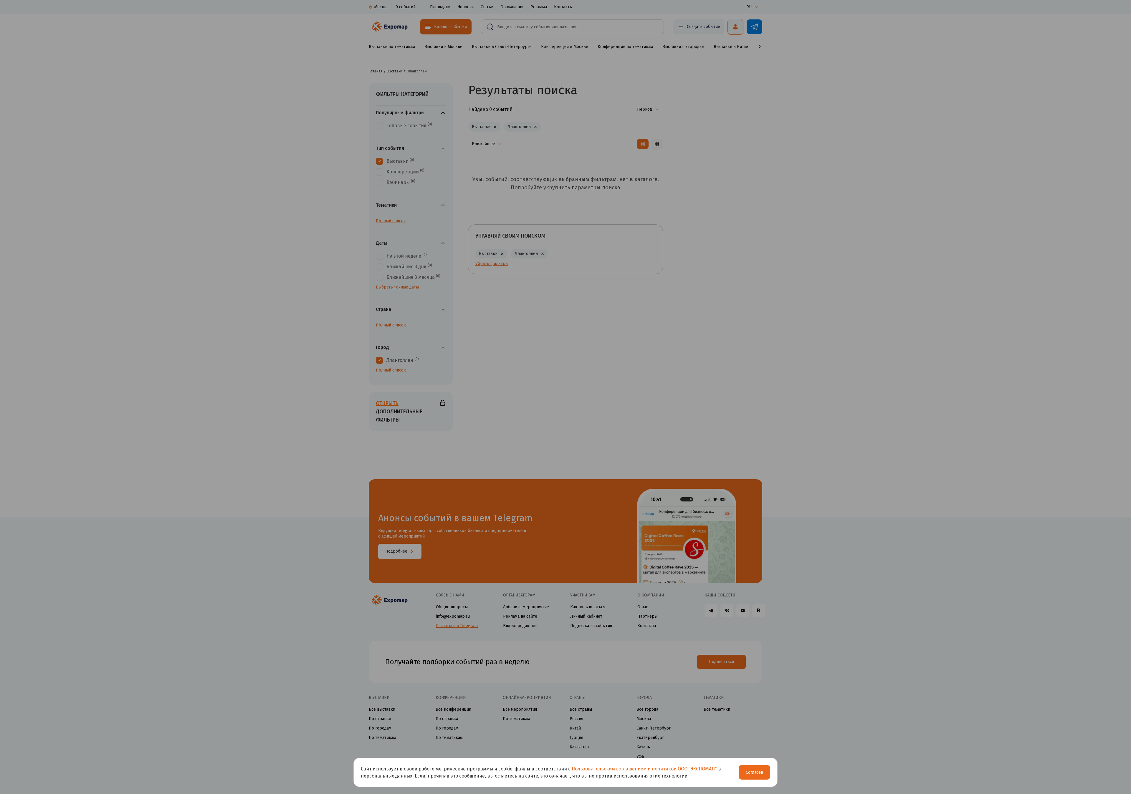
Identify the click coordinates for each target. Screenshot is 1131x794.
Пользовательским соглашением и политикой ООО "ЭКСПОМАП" (644, 769)
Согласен (754, 772)
